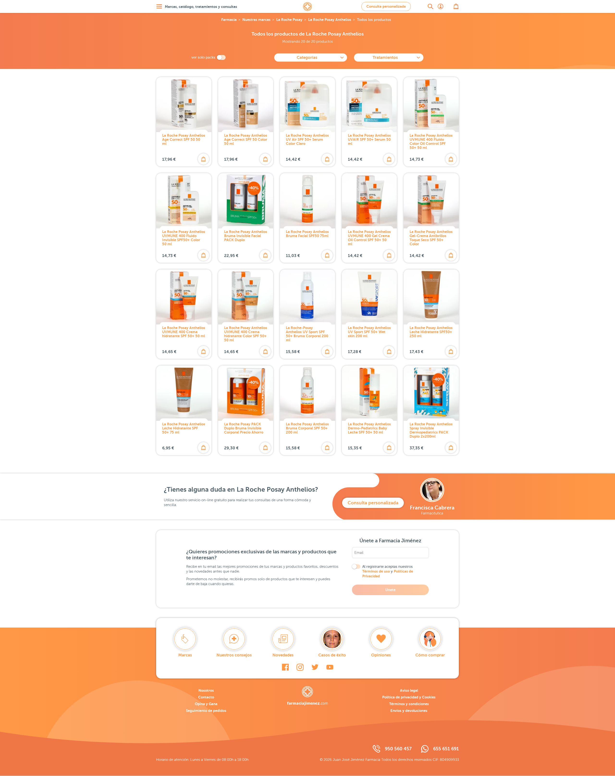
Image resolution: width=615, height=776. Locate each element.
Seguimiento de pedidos (206, 711)
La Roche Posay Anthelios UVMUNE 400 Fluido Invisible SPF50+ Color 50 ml (183, 238)
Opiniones (381, 655)
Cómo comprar (430, 655)
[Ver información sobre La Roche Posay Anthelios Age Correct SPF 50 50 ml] (183, 104)
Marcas (185, 655)
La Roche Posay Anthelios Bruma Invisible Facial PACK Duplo (245, 236)
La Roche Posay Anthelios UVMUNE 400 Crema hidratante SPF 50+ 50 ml (183, 332)
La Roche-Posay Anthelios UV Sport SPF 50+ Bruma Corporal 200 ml (307, 334)
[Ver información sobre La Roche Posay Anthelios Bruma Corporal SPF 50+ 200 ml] (307, 393)
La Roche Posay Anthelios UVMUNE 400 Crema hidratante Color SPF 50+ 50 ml (245, 334)
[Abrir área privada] (440, 6)
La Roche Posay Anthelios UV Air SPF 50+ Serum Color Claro (307, 139)
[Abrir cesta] (456, 6)
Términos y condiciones (409, 704)
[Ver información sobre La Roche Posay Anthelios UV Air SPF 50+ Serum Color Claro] (307, 104)
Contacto (206, 697)
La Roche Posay (289, 20)
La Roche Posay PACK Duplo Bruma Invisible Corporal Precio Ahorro (243, 428)
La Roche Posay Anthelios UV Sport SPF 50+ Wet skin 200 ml (369, 332)
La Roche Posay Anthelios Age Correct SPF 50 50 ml (183, 139)
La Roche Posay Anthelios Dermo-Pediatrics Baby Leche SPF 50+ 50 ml (369, 428)
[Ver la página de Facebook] (285, 667)
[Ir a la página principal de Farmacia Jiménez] (307, 6)
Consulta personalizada (386, 6)
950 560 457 (398, 748)
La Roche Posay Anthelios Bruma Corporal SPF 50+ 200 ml (307, 428)
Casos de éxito (332, 655)
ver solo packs (203, 57)
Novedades (283, 655)
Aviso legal (409, 690)
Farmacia (229, 20)
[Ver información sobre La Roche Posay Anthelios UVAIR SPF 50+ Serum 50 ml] (369, 104)
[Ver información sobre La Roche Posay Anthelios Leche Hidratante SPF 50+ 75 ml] (183, 393)
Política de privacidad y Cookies (409, 697)
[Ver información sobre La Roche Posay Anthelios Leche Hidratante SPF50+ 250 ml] (431, 297)
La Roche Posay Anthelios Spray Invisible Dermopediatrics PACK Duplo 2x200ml (431, 430)
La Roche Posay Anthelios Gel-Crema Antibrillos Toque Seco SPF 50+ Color (431, 238)
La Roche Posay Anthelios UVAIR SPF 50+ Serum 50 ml (369, 139)
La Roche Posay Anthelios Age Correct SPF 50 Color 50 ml (245, 139)
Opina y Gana (206, 704)
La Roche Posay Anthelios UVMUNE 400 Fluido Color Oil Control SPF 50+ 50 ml (431, 141)
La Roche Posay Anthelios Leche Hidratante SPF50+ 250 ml (431, 332)
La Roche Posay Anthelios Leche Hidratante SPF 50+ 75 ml (183, 428)
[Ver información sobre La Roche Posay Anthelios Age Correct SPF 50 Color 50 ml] (245, 104)
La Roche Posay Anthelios (329, 20)
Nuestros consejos (234, 655)
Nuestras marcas (256, 20)
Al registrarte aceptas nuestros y (387, 571)
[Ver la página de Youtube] (329, 667)
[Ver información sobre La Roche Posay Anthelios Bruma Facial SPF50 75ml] (307, 200)
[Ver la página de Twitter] (315, 667)
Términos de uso (376, 571)
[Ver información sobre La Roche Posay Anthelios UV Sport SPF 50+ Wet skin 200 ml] (369, 297)
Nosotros (206, 690)
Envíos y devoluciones (408, 711)
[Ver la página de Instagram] (300, 667)
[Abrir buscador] (430, 6)
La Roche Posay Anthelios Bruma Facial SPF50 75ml (307, 234)
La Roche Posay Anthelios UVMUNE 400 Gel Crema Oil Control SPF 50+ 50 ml (369, 238)
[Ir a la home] (307, 695)
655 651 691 (446, 748)
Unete (390, 590)
